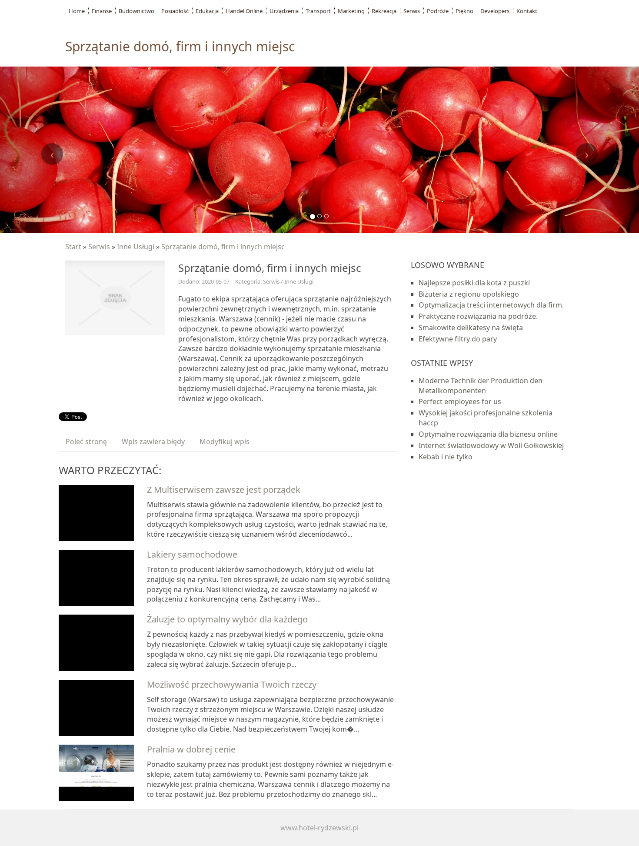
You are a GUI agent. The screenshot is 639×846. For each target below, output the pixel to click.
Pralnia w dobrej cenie (191, 749)
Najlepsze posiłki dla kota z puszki (474, 283)
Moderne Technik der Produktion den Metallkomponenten (480, 385)
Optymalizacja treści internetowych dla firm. (491, 305)
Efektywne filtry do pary (458, 339)
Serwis (99, 246)
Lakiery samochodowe (192, 554)
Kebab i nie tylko (446, 456)
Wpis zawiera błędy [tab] (153, 441)
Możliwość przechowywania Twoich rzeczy (231, 684)
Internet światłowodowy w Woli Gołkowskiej (491, 445)
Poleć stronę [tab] (86, 441)
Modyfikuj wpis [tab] (225, 441)
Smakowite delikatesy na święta (471, 327)
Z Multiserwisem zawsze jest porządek (223, 489)
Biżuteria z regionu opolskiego (469, 294)
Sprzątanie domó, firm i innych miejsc (223, 246)
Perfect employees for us (460, 401)
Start (73, 246)
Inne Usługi (135, 246)
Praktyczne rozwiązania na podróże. (478, 316)
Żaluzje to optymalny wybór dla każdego (227, 619)
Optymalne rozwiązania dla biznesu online (488, 434)
